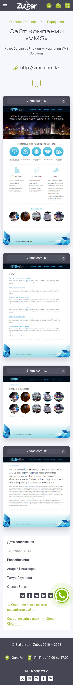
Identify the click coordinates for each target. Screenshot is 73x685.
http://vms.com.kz (40, 68)
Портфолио (55, 22)
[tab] (36, 83)
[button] (5, 5)
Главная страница (23, 22)
